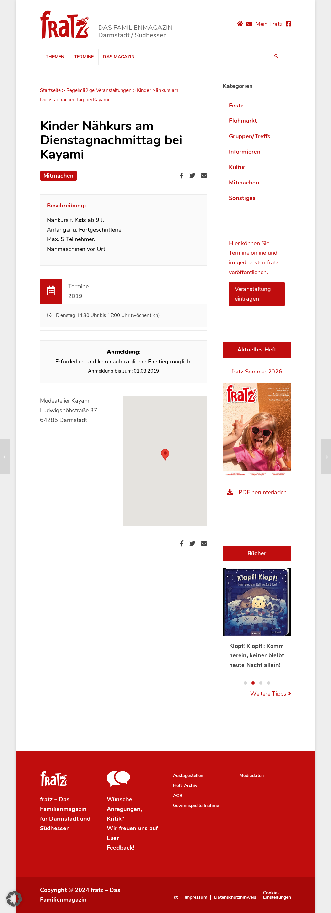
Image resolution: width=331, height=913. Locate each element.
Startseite (50, 90)
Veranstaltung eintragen (253, 294)
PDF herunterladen (263, 492)
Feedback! (120, 848)
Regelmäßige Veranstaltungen (99, 90)
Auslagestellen (188, 776)
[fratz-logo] (65, 24)
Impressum (196, 897)
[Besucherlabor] (5, 456)
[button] (245, 683)
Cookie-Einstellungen (277, 895)
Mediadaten (252, 776)
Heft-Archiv (185, 786)
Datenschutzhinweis (235, 897)
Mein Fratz (269, 24)
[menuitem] (54, 57)
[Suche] (276, 57)
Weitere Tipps (269, 693)
